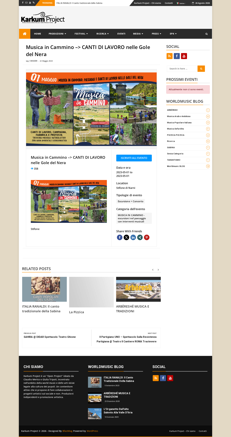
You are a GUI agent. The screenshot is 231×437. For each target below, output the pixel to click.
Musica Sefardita (188, 129)
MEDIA (137, 33)
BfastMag (68, 430)
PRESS (155, 33)
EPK (172, 33)
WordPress (92, 430)
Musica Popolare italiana (188, 122)
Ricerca (101, 33)
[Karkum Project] (24, 34)
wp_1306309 (31, 61)
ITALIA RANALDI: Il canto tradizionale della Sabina (79, 3)
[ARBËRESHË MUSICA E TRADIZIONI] (95, 397)
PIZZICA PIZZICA (188, 135)
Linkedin (133, 237)
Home (37, 33)
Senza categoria (188, 153)
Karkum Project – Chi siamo (147, 3)
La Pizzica (76, 312)
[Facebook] (177, 56)
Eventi (121, 33)
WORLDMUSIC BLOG (106, 367)
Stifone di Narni (125, 188)
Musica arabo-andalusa (188, 116)
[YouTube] (184, 56)
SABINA (188, 147)
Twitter (126, 237)
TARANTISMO (188, 160)
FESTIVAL (80, 33)
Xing (140, 237)
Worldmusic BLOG (188, 166)
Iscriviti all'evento (134, 158)
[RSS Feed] (170, 56)
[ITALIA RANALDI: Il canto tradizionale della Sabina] (95, 381)
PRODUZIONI (56, 33)
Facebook (119, 237)
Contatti (169, 3)
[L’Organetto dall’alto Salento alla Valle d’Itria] (95, 413)
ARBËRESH (188, 110)
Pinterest (146, 237)
